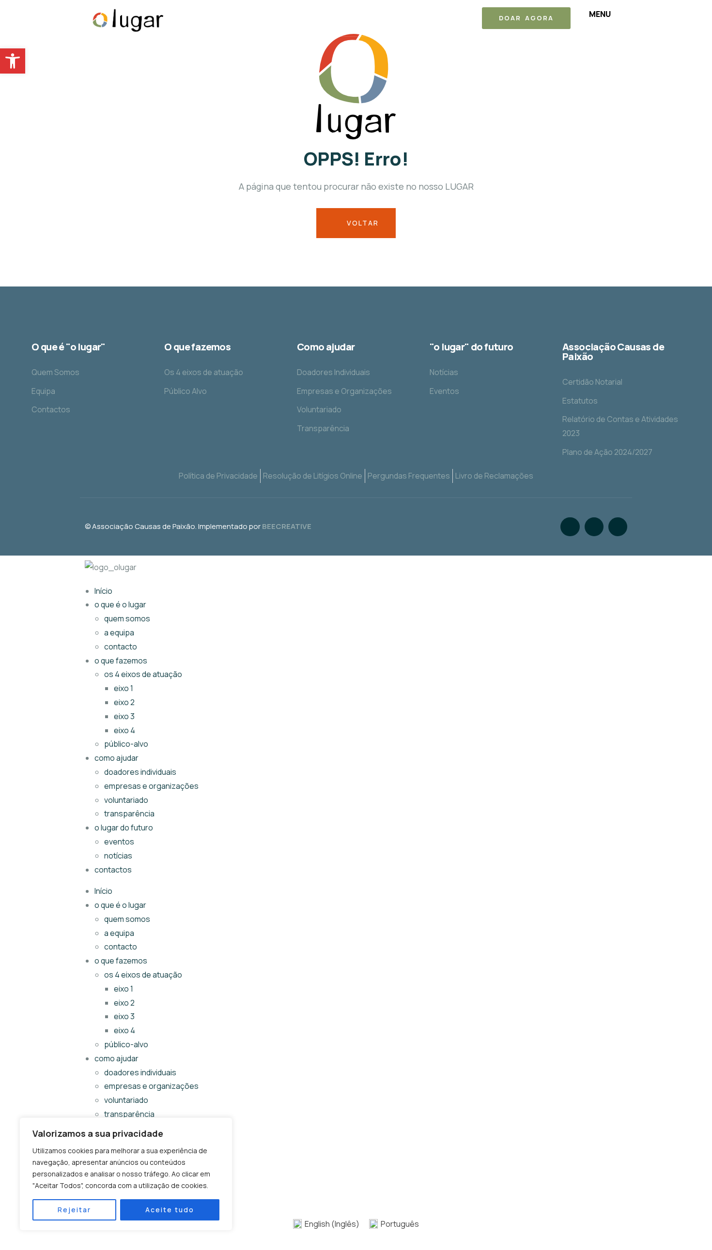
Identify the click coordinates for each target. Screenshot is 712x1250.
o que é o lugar (120, 604)
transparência (129, 813)
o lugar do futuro (123, 827)
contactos (113, 869)
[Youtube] (617, 526)
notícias (118, 855)
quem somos (127, 618)
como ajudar (116, 758)
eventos (119, 841)
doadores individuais (140, 772)
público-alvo (126, 743)
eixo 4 (124, 730)
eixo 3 (124, 716)
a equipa (119, 632)
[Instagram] (594, 526)
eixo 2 (124, 702)
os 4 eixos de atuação (143, 674)
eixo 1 (123, 688)
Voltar (361, 222)
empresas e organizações (151, 786)
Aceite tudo (169, 1209)
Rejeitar (74, 1209)
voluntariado (126, 800)
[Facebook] (569, 526)
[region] (125, 1174)
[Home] (129, 19)
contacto (120, 646)
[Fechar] (222, 1125)
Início (103, 591)
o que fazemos (120, 660)
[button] (12, 61)
